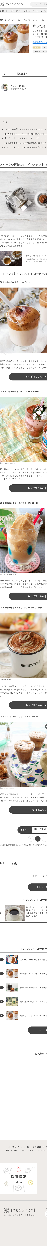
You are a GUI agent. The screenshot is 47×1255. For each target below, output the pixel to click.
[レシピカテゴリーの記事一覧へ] (36, 47)
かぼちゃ (27, 11)
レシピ (26, 1147)
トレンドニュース (13, 1147)
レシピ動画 (37, 1147)
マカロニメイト (27, 1150)
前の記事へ (22, 73)
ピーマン (19, 11)
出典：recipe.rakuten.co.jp (8, 463)
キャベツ (44, 11)
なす (12, 11)
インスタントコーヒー (10, 236)
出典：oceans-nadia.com (7, 788)
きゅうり (35, 11)
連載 (15, 1150)
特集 (7, 1150)
